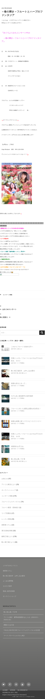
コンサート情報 (7, 294)
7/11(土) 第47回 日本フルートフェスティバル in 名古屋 (22, 630)
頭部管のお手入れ (17, 446)
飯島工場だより (7, 536)
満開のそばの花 (9, 625)
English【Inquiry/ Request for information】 (15, 694)
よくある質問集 (8, 581)
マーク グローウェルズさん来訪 (14, 635)
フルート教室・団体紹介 (10, 507)
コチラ (25, 154)
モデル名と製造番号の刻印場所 (22, 396)
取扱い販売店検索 (9, 591)
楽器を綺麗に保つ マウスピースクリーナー (26, 421)
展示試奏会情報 (7, 530)
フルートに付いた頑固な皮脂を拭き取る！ (26, 408)
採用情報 (12, 690)
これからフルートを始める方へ (22, 346)
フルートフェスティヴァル (11, 502)
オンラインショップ (9, 490)
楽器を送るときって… (19, 383)
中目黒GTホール (12, 61)
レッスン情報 (6, 519)
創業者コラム (6, 525)
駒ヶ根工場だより (22, 373)
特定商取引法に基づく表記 (10, 692)
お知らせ (19, 349)
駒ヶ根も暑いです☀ (18, 459)
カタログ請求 (7, 586)
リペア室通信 (20, 363)
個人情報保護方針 (23, 690)
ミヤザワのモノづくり (10, 565)
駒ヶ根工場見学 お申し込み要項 (23, 371)
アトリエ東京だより (9, 484)
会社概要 (5, 690)
